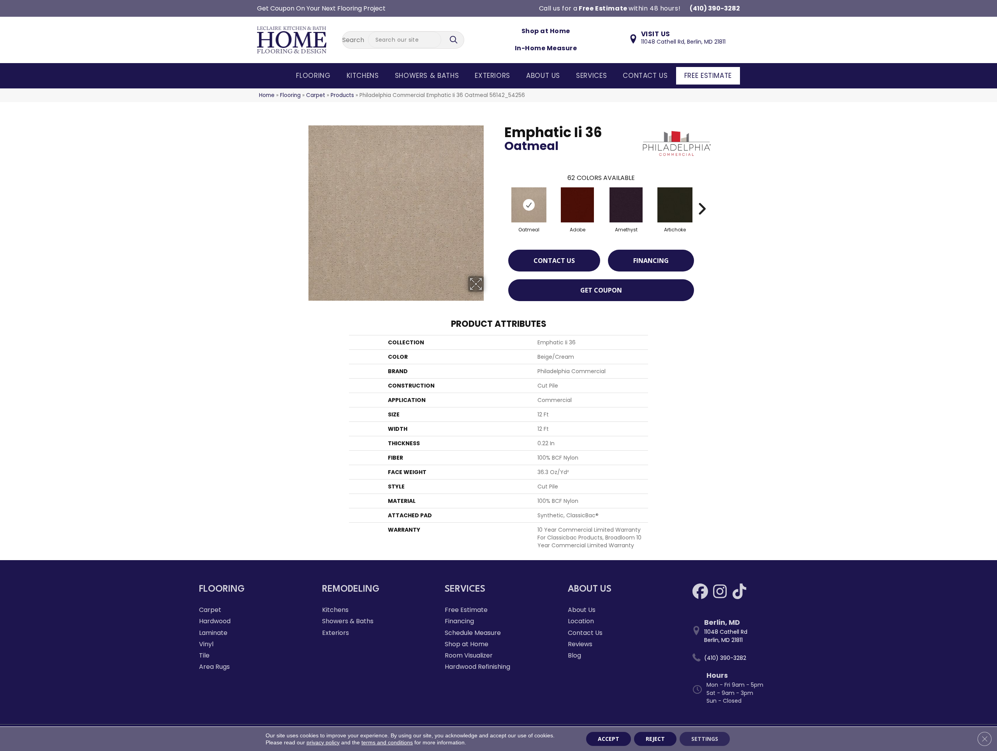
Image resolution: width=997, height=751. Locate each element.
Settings (704, 738)
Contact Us (645, 75)
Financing (651, 260)
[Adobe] (577, 204)
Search (353, 39)
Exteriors (492, 75)
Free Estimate (708, 75)
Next (702, 197)
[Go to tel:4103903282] (744, 658)
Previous (500, 197)
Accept (608, 738)
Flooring (313, 75)
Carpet (315, 95)
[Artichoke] (674, 204)
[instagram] (719, 591)
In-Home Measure (546, 48)
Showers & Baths (427, 75)
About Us (543, 75)
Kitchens (363, 75)
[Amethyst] (626, 204)
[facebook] (700, 591)
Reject (655, 738)
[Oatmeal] (528, 204)
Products (342, 95)
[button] (454, 40)
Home (267, 95)
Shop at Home (545, 30)
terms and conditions (387, 742)
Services (591, 75)
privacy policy (323, 742)
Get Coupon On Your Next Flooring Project (321, 8)
